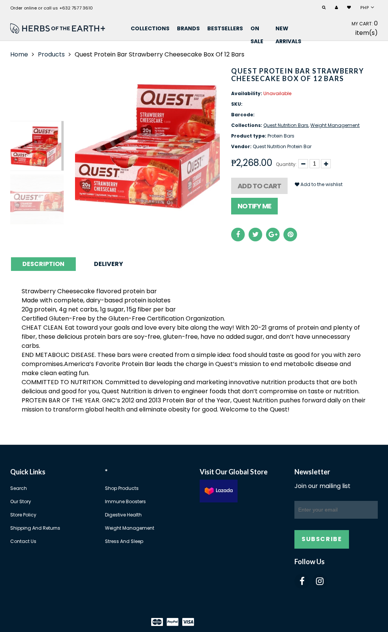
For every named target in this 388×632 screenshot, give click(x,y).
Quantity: (286, 164)
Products (51, 54)
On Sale (256, 30)
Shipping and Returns (35, 528)
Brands (188, 28)
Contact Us (23, 541)
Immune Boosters (125, 501)
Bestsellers (225, 28)
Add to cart (259, 186)
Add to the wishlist (321, 184)
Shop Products (122, 488)
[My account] (337, 8)
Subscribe (322, 539)
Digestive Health (123, 515)
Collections (150, 28)
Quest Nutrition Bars (285, 125)
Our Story (20, 501)
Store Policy (23, 515)
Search (18, 488)
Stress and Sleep (124, 541)
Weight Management (335, 125)
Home (19, 54)
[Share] (238, 234)
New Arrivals (288, 30)
